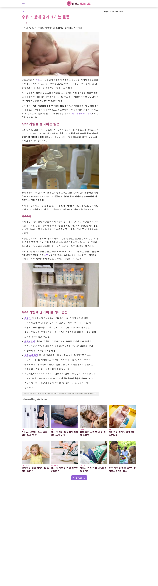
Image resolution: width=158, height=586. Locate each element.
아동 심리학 (25, 466)
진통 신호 (82, 466)
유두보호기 (29, 341)
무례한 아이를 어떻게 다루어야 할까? (35, 470)
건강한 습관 (54, 466)
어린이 (82, 430)
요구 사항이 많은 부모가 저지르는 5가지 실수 (122, 470)
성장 (110, 430)
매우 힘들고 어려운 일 (82, 113)
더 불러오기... (79, 478)
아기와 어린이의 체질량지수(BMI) (122, 434)
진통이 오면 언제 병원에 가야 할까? (93, 470)
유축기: (28, 318)
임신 (23, 430)
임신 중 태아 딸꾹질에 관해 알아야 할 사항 (64, 434)
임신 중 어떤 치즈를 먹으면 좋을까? (64, 470)
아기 (23, 11)
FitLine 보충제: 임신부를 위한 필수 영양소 (34, 434)
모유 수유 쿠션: (31, 355)
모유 (38, 80)
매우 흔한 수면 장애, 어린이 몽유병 (93, 434)
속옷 (46, 255)
